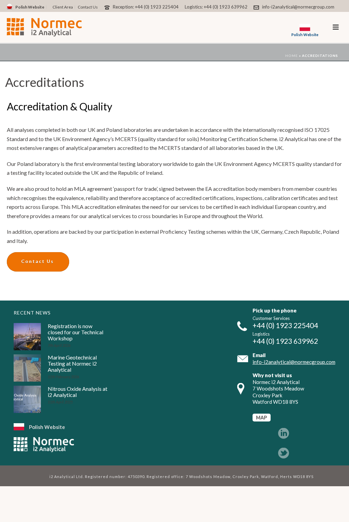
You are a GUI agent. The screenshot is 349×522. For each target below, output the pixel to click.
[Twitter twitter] (283, 453)
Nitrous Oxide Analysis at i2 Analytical (77, 392)
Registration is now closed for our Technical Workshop (75, 332)
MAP (261, 417)
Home (291, 55)
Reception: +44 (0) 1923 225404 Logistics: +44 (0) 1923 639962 (180, 7)
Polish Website (47, 427)
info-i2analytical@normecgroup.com (298, 7)
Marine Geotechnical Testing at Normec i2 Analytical (72, 363)
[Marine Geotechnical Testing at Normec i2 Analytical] (27, 368)
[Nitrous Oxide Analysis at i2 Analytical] (27, 399)
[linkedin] (283, 434)
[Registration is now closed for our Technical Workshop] (27, 336)
